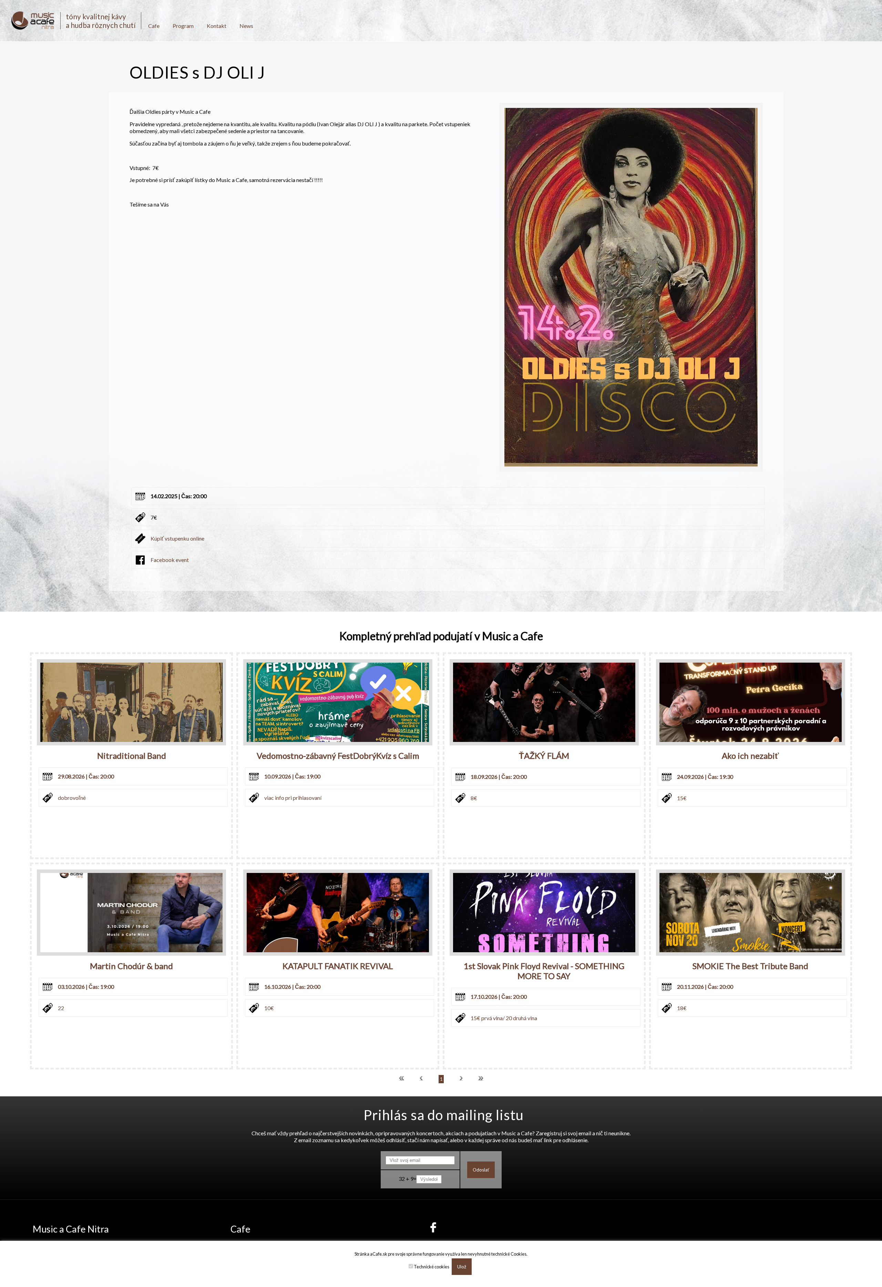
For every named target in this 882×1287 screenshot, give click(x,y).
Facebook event (170, 559)
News (246, 25)
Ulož (461, 1266)
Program (183, 25)
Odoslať (481, 1170)
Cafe (154, 25)
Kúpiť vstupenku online (177, 538)
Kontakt (216, 25)
